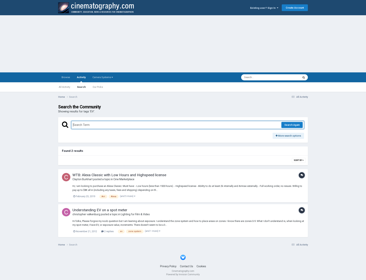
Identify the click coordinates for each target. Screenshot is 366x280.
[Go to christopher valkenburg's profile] (66, 212)
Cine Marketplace (123, 179)
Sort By (298, 160)
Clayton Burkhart (82, 179)
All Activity (64, 87)
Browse (66, 77)
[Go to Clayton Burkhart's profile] (66, 177)
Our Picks (98, 87)
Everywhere (288, 77)
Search (81, 87)
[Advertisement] (183, 43)
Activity (81, 77)
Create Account (295, 7)
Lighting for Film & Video (135, 214)
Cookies (201, 266)
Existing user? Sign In (263, 7)
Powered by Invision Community (183, 274)
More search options (289, 135)
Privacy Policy (168, 266)
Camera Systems (102, 77)
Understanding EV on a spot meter (99, 210)
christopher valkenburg (86, 214)
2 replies (109, 231)
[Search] (303, 77)
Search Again (292, 124)
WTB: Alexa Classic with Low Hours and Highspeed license (119, 175)
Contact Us (186, 266)
